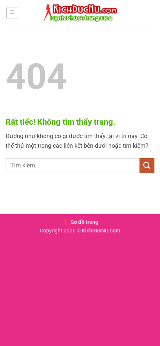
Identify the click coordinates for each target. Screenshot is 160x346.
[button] (12, 13)
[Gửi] (147, 165)
